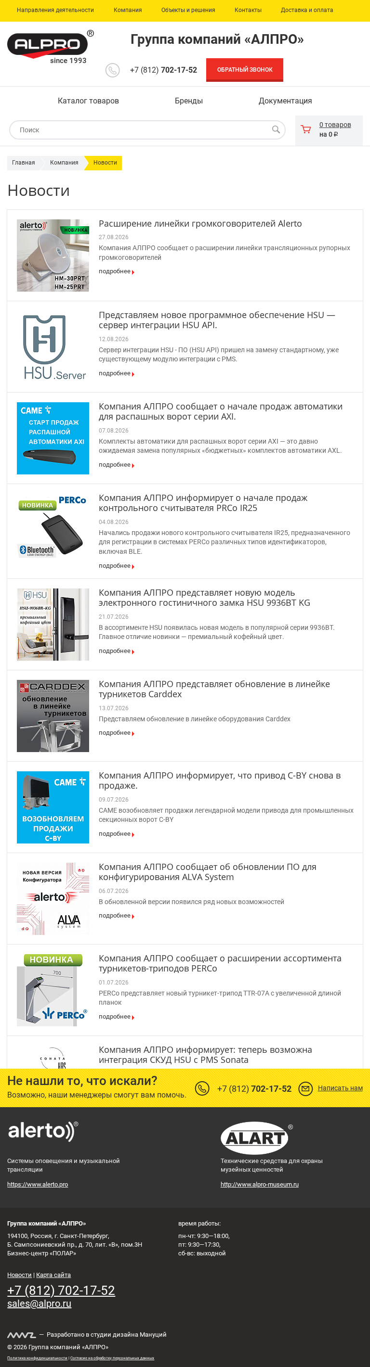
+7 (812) (163, 70)
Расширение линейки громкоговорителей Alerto (200, 223)
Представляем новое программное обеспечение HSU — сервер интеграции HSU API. (217, 320)
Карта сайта (53, 1274)
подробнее (115, 271)
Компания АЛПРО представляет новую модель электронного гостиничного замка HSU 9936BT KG (204, 598)
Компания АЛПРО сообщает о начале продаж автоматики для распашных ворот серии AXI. (221, 411)
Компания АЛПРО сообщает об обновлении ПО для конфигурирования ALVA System (208, 872)
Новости (105, 162)
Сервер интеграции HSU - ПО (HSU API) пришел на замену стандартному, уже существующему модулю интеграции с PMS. (219, 354)
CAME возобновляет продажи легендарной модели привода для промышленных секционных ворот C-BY (226, 815)
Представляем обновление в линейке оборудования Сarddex (195, 719)
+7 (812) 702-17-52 (61, 1290)
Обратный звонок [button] (245, 69)
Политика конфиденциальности (37, 1358)
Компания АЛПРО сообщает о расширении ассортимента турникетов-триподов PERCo (220, 963)
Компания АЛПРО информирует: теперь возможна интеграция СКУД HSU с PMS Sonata (205, 1055)
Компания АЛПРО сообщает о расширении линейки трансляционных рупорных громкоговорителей (224, 252)
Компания (64, 162)
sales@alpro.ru (39, 1303)
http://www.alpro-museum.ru (260, 1184)
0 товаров (335, 124)
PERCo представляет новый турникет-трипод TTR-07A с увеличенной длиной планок (220, 998)
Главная (23, 162)
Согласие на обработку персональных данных (112, 1358)
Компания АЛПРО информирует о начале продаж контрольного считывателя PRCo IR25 (203, 503)
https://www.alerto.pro (37, 1184)
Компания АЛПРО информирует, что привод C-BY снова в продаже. (220, 780)
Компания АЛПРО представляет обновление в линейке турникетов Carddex (214, 689)
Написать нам (340, 1088)
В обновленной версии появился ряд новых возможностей (191, 902)
